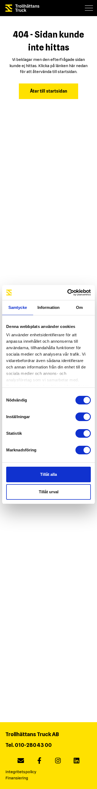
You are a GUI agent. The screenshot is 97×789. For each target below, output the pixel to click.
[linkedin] (76, 761)
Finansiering (16, 778)
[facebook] (39, 761)
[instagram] (58, 761)
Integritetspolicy (20, 771)
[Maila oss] (21, 761)
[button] (89, 8)
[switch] (83, 416)
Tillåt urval (48, 492)
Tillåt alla (48, 474)
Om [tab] (79, 307)
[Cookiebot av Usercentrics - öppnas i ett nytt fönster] (68, 292)
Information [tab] (48, 307)
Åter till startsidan (48, 91)
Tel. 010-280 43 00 (28, 745)
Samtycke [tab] (17, 307)
